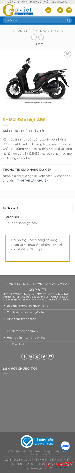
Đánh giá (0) (11, 208)
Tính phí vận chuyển (33, 180)
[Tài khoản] (60, 10)
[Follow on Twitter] (44, 357)
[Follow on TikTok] (38, 357)
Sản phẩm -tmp (32, 451)
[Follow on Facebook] (24, 357)
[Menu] (48, 10)
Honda (57, 31)
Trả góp (48, 451)
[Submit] (68, 20)
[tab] (37, 208)
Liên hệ (46, 454)
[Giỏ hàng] (69, 10)
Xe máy (40, 31)
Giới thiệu (14, 451)
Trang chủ (21, 31)
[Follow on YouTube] (51, 357)
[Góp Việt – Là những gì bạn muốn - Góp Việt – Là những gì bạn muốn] (18, 10)
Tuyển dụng (32, 454)
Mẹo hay (61, 451)
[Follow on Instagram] (31, 357)
